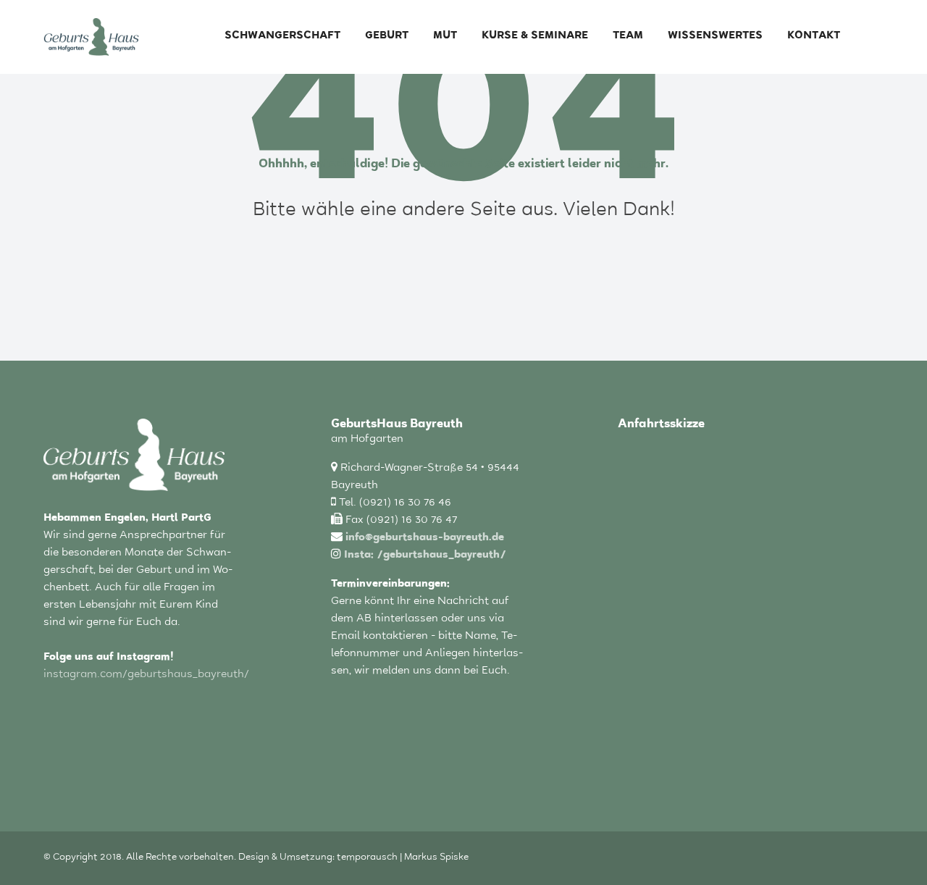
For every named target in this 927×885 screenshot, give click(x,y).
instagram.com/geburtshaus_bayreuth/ (146, 675)
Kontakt (813, 36)
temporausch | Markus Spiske (403, 858)
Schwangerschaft (282, 36)
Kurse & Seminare (535, 36)
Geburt (386, 36)
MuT (445, 36)
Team (628, 36)
